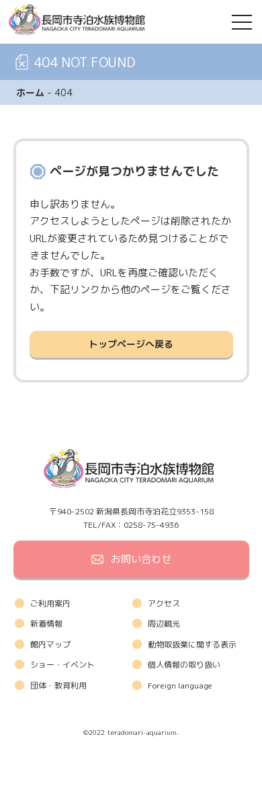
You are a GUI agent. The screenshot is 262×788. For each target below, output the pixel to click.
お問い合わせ (141, 559)
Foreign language (180, 685)
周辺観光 (164, 623)
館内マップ (50, 644)
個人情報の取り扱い (184, 664)
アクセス (164, 603)
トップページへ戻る (131, 344)
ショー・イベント (62, 664)
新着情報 (46, 623)
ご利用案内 (50, 603)
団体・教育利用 (58, 685)
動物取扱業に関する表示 (192, 644)
